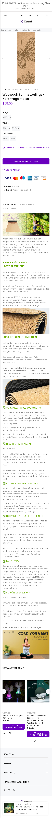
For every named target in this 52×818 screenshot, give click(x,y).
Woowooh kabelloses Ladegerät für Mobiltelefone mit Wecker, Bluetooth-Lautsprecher (36, 720)
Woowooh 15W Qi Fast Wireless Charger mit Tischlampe (29, 808)
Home (3, 30)
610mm (6, 128)
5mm (5, 138)
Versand (10, 148)
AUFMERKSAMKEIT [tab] (28, 204)
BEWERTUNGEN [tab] (9, 208)
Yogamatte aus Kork (22, 190)
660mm (15, 128)
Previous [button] (2, 57)
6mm (13, 138)
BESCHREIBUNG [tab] (9, 204)
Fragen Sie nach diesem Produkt (34, 148)
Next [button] (49, 57)
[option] (26, 58)
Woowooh (16, 186)
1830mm (7, 117)
